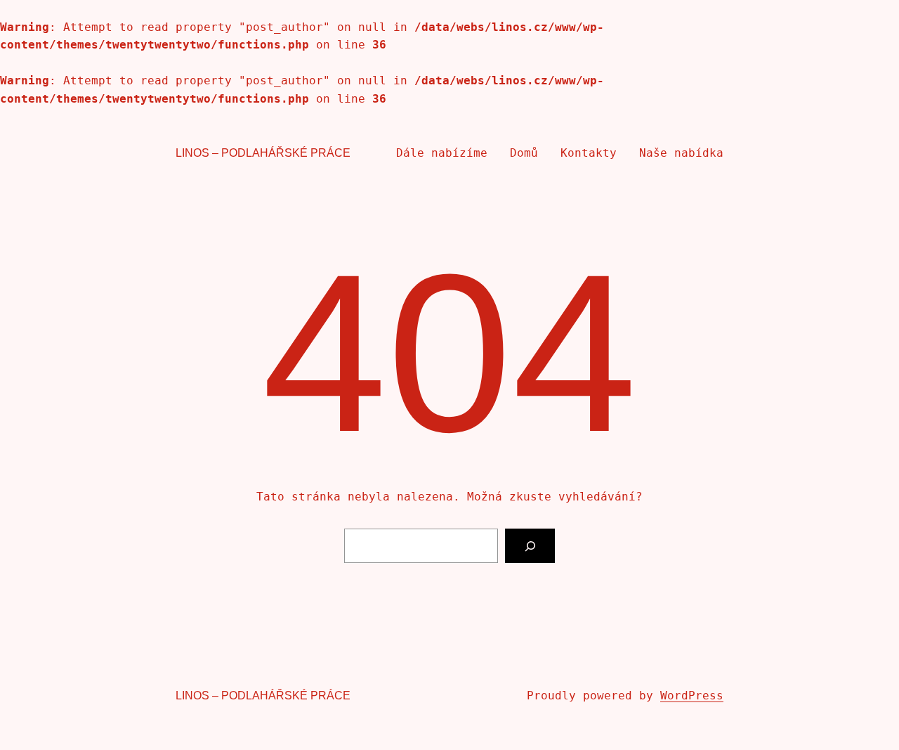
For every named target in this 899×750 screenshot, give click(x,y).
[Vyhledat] (530, 546)
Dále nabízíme (441, 153)
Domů (524, 153)
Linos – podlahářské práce (263, 153)
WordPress (691, 695)
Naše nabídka (681, 153)
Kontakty (588, 153)
